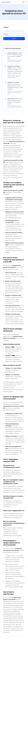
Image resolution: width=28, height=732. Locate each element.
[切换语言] (23, 2)
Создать (14, 38)
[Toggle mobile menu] (26, 2)
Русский (6, 34)
